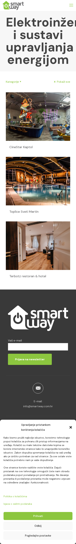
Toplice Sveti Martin (24, 211)
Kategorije (12, 82)
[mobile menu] (71, 5)
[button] (70, 427)
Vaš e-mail (15, 340)
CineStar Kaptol (21, 147)
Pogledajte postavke (38, 535)
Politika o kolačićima (15, 496)
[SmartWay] (13, 5)
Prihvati (38, 516)
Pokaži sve (63, 82)
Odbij (38, 526)
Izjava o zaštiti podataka (18, 503)
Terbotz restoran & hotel (27, 276)
